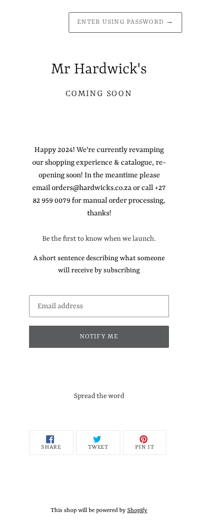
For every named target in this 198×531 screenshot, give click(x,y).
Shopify (137, 510)
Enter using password (125, 22)
